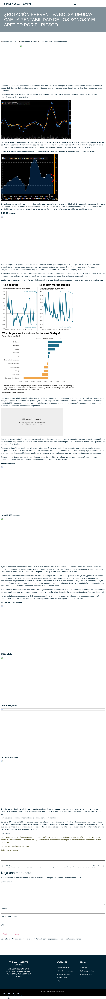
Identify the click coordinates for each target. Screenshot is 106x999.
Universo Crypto (62, 977)
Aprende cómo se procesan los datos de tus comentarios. (58, 939)
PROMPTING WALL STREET (17, 4)
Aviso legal (83, 967)
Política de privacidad (87, 971)
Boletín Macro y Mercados (65, 971)
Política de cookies (86, 974)
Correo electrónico (9, 916)
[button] (75, 4)
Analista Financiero (63, 967)
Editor (58, 981)
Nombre (5, 908)
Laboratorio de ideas (63, 974)
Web (2, 925)
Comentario (6, 882)
